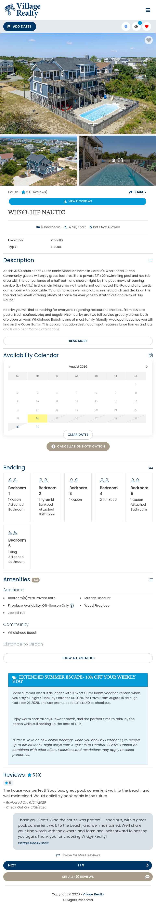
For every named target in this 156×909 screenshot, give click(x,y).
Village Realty (93, 894)
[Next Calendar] (147, 367)
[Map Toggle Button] (125, 26)
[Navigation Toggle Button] (148, 10)
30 (17, 427)
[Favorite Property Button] (149, 40)
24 (37, 418)
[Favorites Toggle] (146, 26)
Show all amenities (78, 658)
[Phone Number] (138, 10)
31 (37, 427)
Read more (78, 340)
